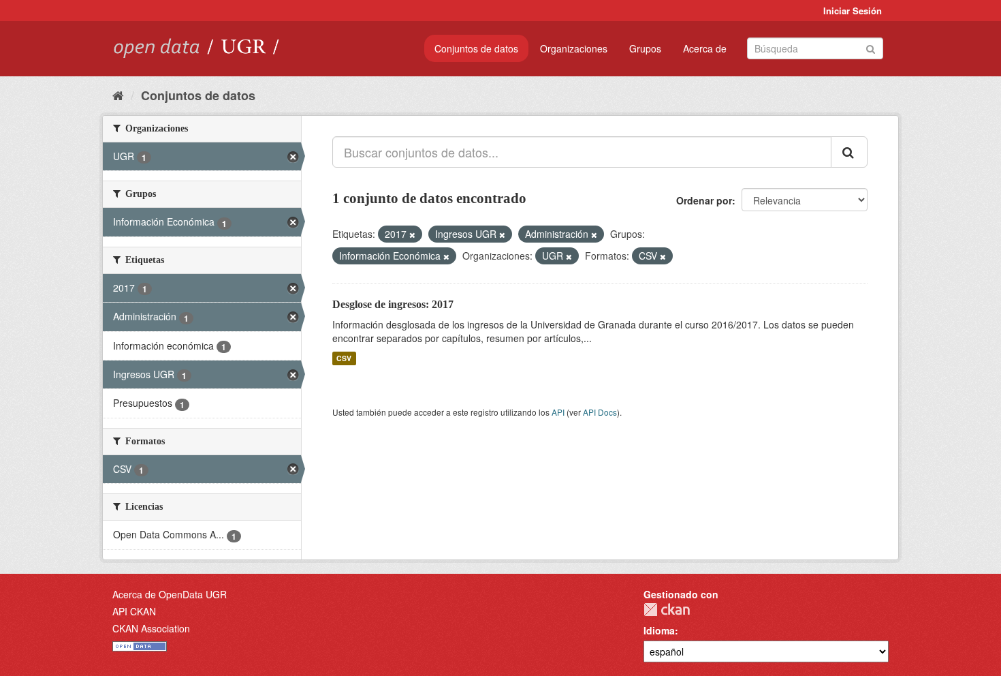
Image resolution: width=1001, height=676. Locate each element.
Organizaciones (573, 48)
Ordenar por (704, 200)
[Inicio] (118, 95)
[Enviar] (870, 47)
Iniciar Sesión (852, 10)
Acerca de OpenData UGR (169, 594)
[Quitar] (412, 234)
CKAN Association (151, 628)
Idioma (659, 630)
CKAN (667, 609)
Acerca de (705, 48)
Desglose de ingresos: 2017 (393, 304)
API (558, 412)
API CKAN (134, 611)
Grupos (645, 48)
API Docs (600, 412)
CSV (343, 358)
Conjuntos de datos (476, 48)
